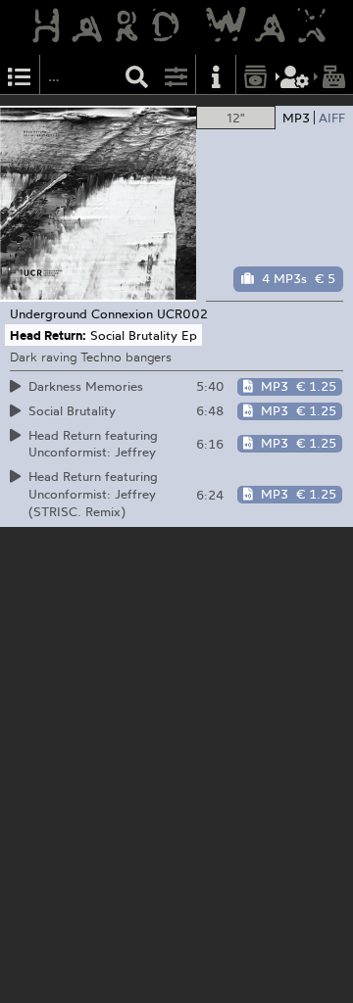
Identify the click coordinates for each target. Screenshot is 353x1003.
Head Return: (48, 335)
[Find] (137, 75)
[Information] (215, 75)
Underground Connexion (81, 313)
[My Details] (295, 75)
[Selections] (19, 75)
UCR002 (182, 313)
